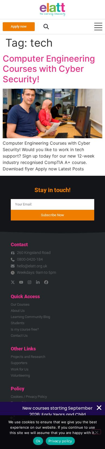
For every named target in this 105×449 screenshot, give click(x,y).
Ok (38, 441)
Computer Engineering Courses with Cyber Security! (49, 68)
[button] (46, 27)
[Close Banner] (99, 408)
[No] (96, 431)
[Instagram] (29, 282)
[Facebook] (46, 282)
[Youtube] (21, 282)
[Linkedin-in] (38, 282)
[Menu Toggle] (98, 26)
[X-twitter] (13, 282)
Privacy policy (60, 441)
